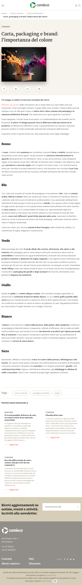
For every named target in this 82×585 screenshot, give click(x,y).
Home (4, 13)
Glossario (34, 563)
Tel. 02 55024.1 (8, 546)
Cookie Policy (51, 575)
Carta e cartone (17, 13)
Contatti (7, 558)
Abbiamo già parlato (10, 105)
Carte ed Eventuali (35, 13)
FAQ (31, 558)
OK (55, 581)
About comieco (11, 563)
